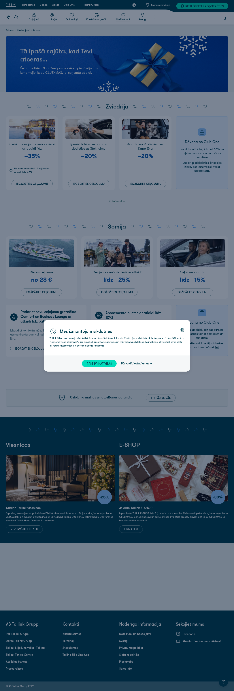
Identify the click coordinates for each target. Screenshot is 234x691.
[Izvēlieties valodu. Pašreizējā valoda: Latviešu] (182, 330)
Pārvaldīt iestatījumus (135, 363)
